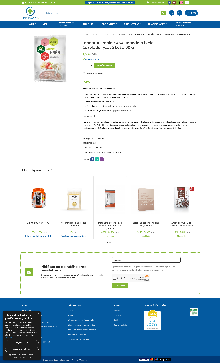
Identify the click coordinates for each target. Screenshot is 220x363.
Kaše (130, 34)
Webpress (83, 360)
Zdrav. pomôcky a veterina (183, 24)
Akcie (31, 24)
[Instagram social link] (174, 3)
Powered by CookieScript (22, 358)
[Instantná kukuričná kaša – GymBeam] (74, 199)
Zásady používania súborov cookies (82, 330)
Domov (86, 34)
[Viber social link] (102, 159)
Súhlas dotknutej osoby (77, 334)
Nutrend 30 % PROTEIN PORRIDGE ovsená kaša (181, 224)
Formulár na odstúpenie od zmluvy (81, 339)
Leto (45, 24)
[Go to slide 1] (107, 242)
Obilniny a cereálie (117, 34)
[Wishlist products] (180, 12)
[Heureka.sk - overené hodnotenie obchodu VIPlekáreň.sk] (152, 320)
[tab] (86, 81)
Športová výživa (131, 24)
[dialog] (22, 335)
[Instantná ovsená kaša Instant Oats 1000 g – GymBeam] (110, 199)
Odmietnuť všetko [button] (21, 349)
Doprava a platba (120, 325)
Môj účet (117, 310)
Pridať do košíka (104, 65)
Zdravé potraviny (156, 24)
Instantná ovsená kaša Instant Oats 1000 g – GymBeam (110, 226)
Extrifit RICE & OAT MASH (38, 223)
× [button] (38, 313)
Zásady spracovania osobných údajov (82, 325)
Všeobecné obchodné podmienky (81, 320)
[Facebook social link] (169, 3)
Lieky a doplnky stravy (66, 24)
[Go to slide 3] (112, 242)
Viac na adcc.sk (89, 116)
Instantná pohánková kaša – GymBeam (146, 224)
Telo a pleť (88, 24)
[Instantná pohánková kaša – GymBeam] (145, 199)
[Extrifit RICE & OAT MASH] (38, 199)
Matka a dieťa (108, 24)
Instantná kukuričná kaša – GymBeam (74, 224)
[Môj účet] (172, 12)
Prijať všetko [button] (22, 343)
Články (70, 310)
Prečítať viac (9, 338)
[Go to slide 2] (110, 242)
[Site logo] (31, 12)
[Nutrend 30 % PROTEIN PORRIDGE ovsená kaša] (181, 199)
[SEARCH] (163, 13)
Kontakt (71, 315)
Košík (116, 320)
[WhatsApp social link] (97, 159)
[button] (22, 354)
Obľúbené (117, 315)
